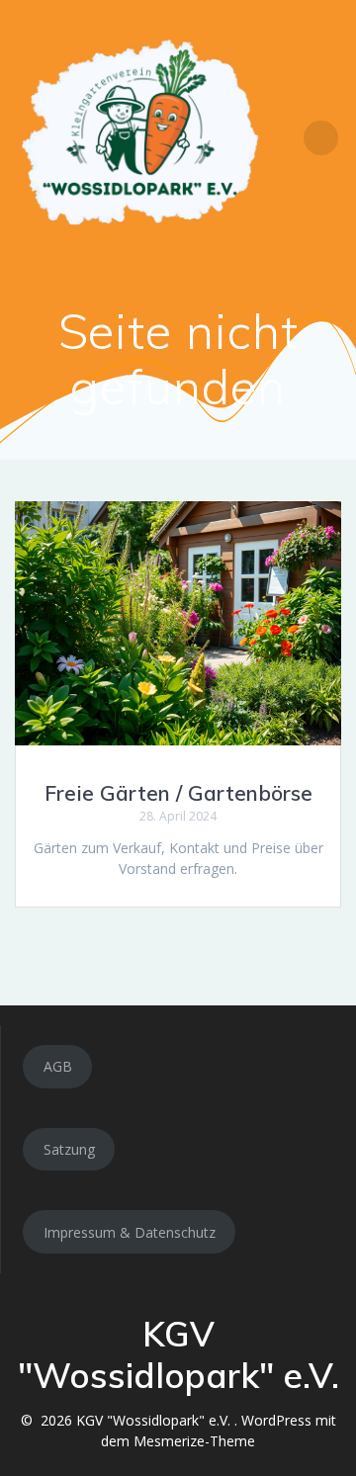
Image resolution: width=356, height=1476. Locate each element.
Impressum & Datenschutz (130, 1232)
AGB (58, 1066)
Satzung (69, 1149)
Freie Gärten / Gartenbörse (178, 793)
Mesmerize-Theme (194, 1441)
